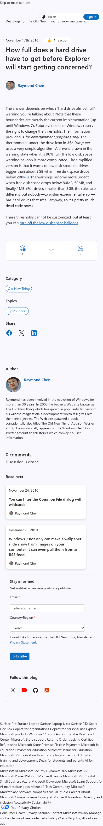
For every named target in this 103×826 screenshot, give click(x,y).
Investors (75, 797)
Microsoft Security (32, 771)
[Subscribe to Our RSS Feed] (47, 692)
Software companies (33, 792)
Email (15, 597)
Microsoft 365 (78, 771)
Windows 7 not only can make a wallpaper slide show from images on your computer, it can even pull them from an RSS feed (45, 546)
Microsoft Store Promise (35, 744)
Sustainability (41, 802)
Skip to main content (15, 2)
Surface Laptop (28, 723)
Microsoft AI (9, 771)
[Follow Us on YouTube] (24, 692)
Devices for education (31, 750)
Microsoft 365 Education (18, 755)
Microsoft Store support (28, 739)
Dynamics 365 (56, 771)
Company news (26, 797)
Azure (26, 781)
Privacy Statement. (23, 642)
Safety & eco (57, 818)
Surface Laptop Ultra (55, 723)
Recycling (74, 818)
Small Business (10, 781)
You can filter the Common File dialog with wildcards (45, 502)
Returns (52, 739)
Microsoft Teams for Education (70, 750)
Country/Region (22, 617)
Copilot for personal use (67, 729)
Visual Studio (58, 792)
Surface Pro (8, 723)
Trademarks (39, 818)
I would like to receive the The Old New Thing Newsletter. (51, 639)
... (86, 21)
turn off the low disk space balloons (49, 222)
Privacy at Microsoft (52, 797)
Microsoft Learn (73, 781)
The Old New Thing (41, 21)
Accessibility (22, 802)
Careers (74, 792)
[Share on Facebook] (9, 334)
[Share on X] (21, 334)
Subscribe (20, 656)
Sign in (91, 17)
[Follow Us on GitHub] (35, 692)
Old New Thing (19, 288)
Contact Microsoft (64, 812)
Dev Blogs (13, 21)
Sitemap (44, 812)
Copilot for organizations (31, 729)
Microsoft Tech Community (50, 786)
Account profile (67, 734)
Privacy (83, 812)
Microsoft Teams (50, 776)
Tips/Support (17, 311)
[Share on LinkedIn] (34, 334)
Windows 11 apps (42, 734)
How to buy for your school (57, 755)
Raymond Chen (31, 85)
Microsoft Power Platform (18, 776)
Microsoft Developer (46, 781)
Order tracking (69, 739)
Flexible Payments (67, 744)
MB (26, 176)
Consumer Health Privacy (18, 812)
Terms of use (21, 818)
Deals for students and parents (61, 760)
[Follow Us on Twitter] (13, 692)
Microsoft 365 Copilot (79, 776)
